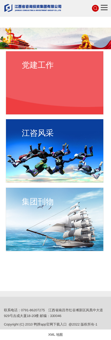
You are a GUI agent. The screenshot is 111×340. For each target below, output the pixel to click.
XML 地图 (55, 335)
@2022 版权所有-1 (83, 324)
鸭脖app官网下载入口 (50, 324)
